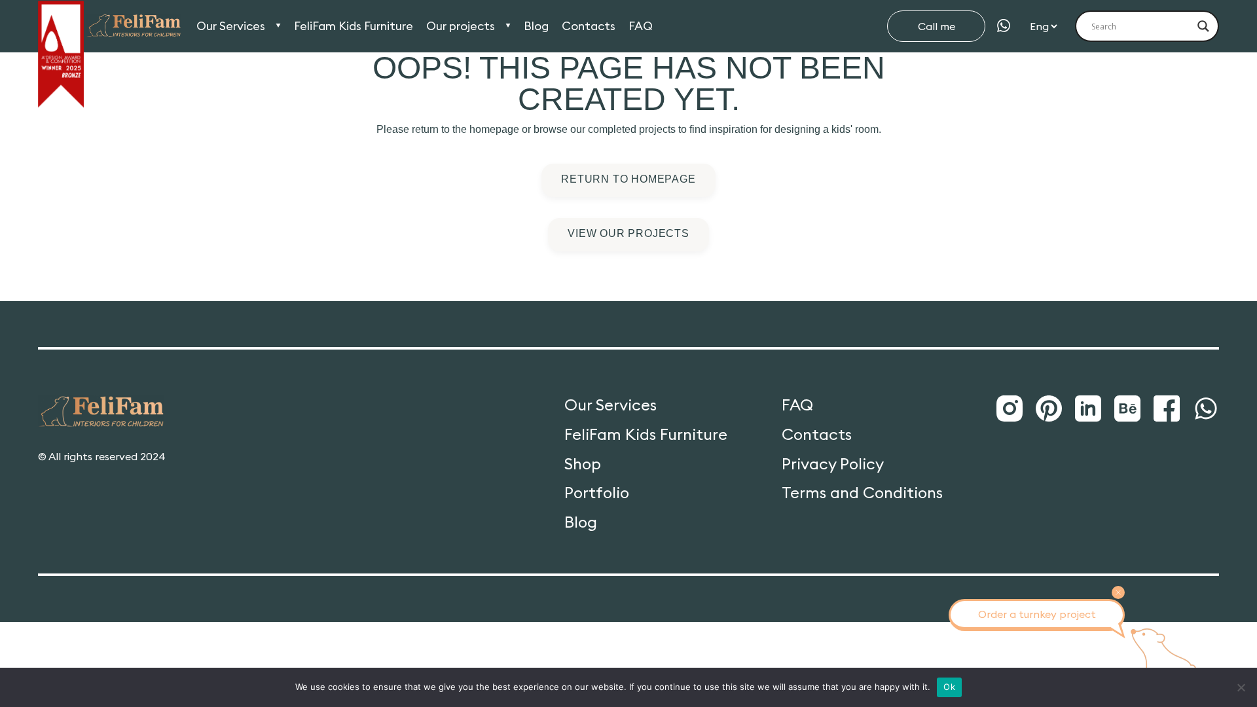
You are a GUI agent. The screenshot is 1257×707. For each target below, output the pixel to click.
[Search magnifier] (1203, 26)
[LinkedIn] (1088, 409)
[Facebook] (1167, 409)
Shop (582, 463)
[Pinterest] (1049, 409)
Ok (949, 686)
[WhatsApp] (1003, 26)
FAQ (640, 26)
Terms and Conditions (862, 492)
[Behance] (1127, 409)
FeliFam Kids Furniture (353, 26)
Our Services (230, 26)
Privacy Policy (833, 463)
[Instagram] (1009, 409)
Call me (936, 26)
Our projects (460, 26)
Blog (536, 26)
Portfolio (596, 492)
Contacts (588, 26)
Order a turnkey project (1037, 614)
